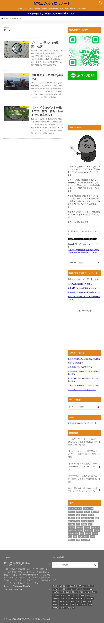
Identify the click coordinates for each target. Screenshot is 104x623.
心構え (84, 524)
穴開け (70, 534)
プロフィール (28, 8)
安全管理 (85, 521)
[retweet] (47, 589)
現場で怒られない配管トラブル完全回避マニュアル (53, 13)
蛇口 (69, 537)
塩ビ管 (70, 521)
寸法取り (71, 524)
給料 (81, 534)
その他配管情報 (53, 8)
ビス (78, 515)
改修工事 (80, 527)
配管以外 (72, 8)
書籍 (66, 8)
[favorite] (50, 589)
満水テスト (89, 530)
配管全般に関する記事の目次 (80, 367)
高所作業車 (86, 540)
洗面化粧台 (72, 530)
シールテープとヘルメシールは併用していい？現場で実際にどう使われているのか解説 (82, 442)
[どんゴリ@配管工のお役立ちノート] (6, 565)
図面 (96, 518)
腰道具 (88, 534)
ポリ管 (91, 515)
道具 (61, 8)
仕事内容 (71, 518)
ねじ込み (78, 509)
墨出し (77, 521)
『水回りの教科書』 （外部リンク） (84, 386)
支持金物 (71, 527)
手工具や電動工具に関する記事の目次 (84, 359)
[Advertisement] (84, 103)
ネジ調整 (95, 512)
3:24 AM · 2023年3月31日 (13, 589)
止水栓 (87, 527)
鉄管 (92, 537)
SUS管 (70, 509)
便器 (78, 518)
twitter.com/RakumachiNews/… (17, 586)
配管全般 (37, 8)
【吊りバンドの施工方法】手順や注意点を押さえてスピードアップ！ (82, 466)
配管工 (86, 537)
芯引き (94, 534)
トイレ (87, 512)
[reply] (45, 589)
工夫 (78, 524)
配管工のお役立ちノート (52, 3)
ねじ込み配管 (88, 509)
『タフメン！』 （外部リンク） (82, 390)
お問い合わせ (81, 8)
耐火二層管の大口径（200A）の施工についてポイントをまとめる (82, 489)
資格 (75, 537)
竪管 (76, 534)
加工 (83, 518)
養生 (78, 540)
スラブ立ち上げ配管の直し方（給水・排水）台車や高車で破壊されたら (82, 479)
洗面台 (80, 530)
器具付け (90, 518)
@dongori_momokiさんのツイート (82, 423)
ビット (84, 515)
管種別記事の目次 (75, 363)
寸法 (91, 521)
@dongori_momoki (15, 565)
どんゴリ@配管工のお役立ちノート (21, 563)
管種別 (44, 8)
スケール (80, 512)
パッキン (71, 515)
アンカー (71, 512)
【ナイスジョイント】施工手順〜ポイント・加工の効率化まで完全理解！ (82, 454)
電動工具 (71, 540)
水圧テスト (95, 527)
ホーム (20, 8)
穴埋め (97, 530)
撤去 (90, 524)
